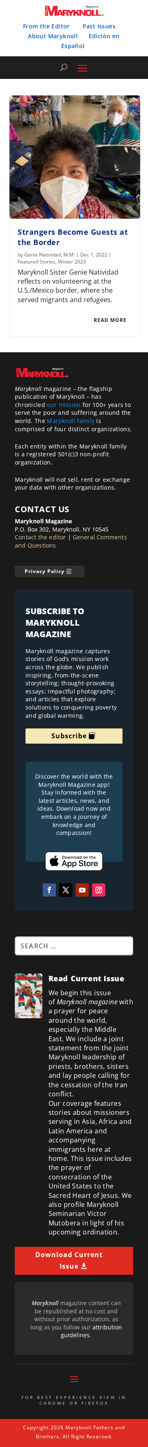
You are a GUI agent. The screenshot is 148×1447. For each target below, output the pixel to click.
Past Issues (99, 26)
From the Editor (46, 26)
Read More (110, 320)
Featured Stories (37, 261)
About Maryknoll (53, 36)
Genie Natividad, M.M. (49, 254)
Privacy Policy (45, 571)
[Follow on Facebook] (49, 890)
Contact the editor (40, 537)
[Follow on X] (65, 890)
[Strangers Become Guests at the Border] (74, 157)
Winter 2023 (72, 261)
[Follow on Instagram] (98, 890)
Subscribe (69, 735)
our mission (64, 405)
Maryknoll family (71, 421)
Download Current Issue (69, 1260)
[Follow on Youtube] (82, 890)
